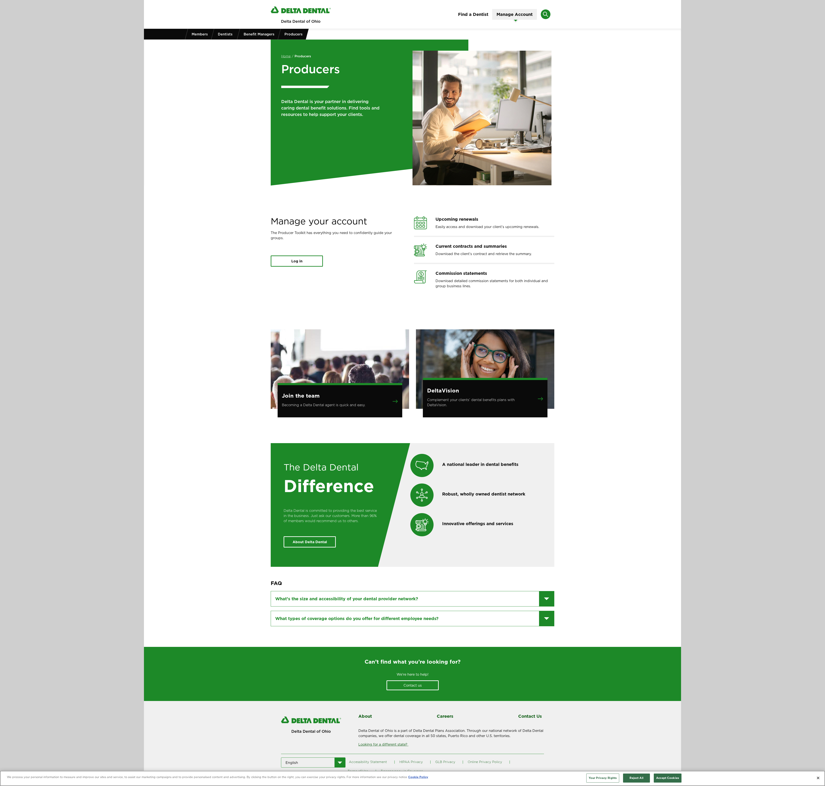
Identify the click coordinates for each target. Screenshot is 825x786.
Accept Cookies (667, 778)
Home (286, 56)
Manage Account (515, 14)
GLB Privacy (445, 762)
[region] (412, 778)
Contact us (412, 685)
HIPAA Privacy (411, 762)
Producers (293, 34)
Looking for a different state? (383, 744)
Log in (296, 261)
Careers (445, 716)
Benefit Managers (259, 34)
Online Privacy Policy (485, 762)
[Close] (818, 778)
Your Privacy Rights (603, 778)
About (365, 716)
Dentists (225, 34)
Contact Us (530, 716)
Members (200, 34)
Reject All (636, 778)
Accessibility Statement (368, 762)
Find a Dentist (473, 14)
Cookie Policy (418, 777)
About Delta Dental (310, 542)
